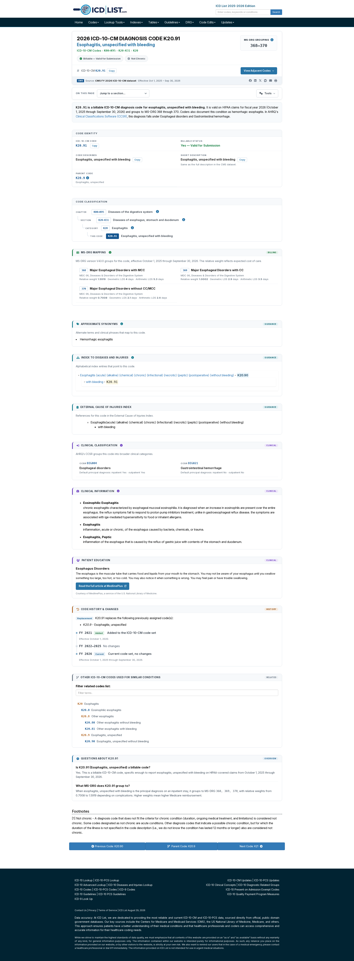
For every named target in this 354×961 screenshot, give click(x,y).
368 (83, 270)
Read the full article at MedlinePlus (101, 586)
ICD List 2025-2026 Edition (235, 6)
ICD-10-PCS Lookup (107, 880)
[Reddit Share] (265, 80)
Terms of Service (107, 910)
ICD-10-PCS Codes (105, 889)
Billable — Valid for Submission (102, 58)
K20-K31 (103, 220)
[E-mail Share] (270, 80)
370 (83, 288)
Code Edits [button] (206, 22)
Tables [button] (152, 22)
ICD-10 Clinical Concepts (221, 884)
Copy (112, 70)
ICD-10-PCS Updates (266, 880)
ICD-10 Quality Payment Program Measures (253, 894)
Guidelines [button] (171, 22)
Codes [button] (92, 22)
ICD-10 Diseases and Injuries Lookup (130, 884)
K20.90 (242, 375)
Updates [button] (226, 22)
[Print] (275, 80)
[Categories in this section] (132, 227)
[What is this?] (110, 252)
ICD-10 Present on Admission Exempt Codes (252, 889)
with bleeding (94, 382)
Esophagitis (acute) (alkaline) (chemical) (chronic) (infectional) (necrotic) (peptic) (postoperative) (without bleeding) (157, 375)
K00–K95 (99, 211)
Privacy (92, 910)
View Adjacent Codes (257, 70)
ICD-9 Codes (127, 889)
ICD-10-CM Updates (240, 880)
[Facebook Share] (250, 80)
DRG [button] (188, 22)
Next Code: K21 (249, 846)
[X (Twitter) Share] (260, 80)
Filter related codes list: (93, 686)
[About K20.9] (87, 177)
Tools (268, 93)
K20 (105, 228)
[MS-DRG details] (271, 39)
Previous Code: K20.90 (109, 846)
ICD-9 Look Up (84, 898)
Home (79, 22)
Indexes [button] (135, 22)
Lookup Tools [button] (113, 22)
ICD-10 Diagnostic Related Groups (258, 884)
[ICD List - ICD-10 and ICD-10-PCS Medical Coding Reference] (99, 9)
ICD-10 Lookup (84, 880)
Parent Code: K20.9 (183, 846)
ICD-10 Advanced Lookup (90, 884)
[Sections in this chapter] (183, 219)
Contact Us (81, 910)
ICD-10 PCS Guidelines (112, 894)
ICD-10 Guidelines (85, 894)
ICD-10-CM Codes (89, 50)
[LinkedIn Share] (255, 80)
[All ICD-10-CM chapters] (157, 211)
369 (185, 270)
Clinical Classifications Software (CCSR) (101, 116)
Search (276, 12)
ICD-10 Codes (83, 889)
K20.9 (80, 178)
